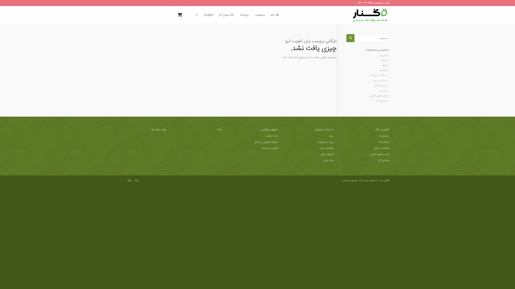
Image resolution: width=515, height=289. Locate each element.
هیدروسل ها (381, 101)
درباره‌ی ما (384, 136)
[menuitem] (274, 15)
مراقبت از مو (379, 80)
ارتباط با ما (384, 142)
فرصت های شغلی (380, 154)
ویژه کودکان (379, 86)
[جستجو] (196, 15)
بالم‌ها (384, 65)
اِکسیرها (383, 56)
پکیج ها (383, 70)
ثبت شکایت (271, 136)
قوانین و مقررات (269, 148)
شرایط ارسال (327, 154)
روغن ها (383, 91)
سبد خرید (328, 160)
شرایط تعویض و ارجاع (266, 142)
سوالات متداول (381, 148)
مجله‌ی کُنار (383, 160)
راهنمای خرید (326, 148)
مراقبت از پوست (377, 75)
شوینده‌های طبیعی (378, 96)
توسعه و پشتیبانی (349, 180)
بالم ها (384, 60)
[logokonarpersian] (370, 15)
